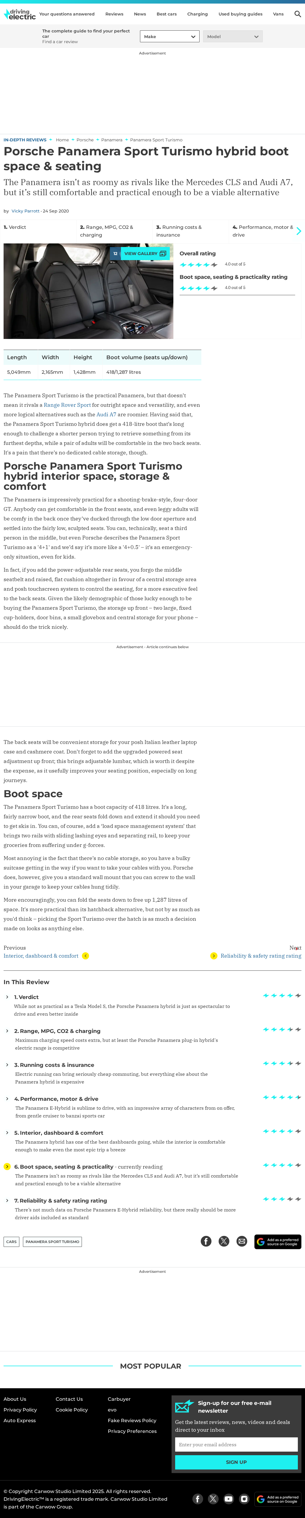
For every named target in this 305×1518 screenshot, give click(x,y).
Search (297, 14)
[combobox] (143, 37)
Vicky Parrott (26, 211)
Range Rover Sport (67, 404)
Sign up (236, 1462)
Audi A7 (106, 414)
